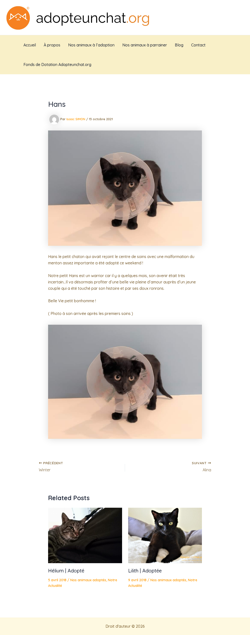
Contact (198, 45)
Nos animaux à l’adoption (91, 45)
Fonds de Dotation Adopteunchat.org (57, 64)
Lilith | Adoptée (145, 571)
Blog (179, 45)
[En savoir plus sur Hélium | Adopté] (85, 535)
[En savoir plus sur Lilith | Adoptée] (165, 535)
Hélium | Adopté (66, 571)
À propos (52, 45)
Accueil (29, 45)
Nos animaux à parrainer (144, 45)
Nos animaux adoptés (88, 580)
